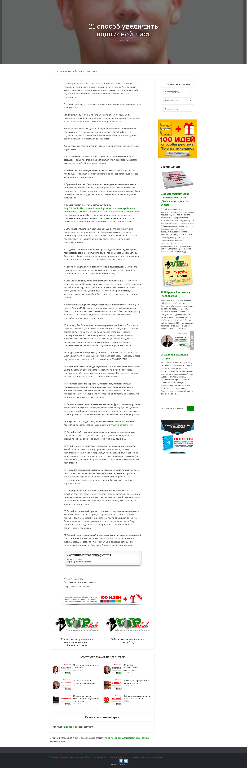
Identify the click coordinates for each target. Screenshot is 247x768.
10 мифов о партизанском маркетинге (131, 667)
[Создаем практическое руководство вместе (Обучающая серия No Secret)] (177, 179)
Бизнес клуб (70, 71)
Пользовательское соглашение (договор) (67, 757)
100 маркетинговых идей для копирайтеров (137, 697)
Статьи (81, 71)
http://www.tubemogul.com (119, 424)
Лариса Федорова (83, 562)
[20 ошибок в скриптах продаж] (177, 340)
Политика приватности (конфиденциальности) (105, 757)
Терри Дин (77, 559)
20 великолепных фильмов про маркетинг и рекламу (86, 698)
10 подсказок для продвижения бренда (84, 681)
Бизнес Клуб (132, 764)
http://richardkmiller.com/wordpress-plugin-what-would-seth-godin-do (98, 208)
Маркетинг (90, 71)
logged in (69, 726)
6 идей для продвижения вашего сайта (137, 681)
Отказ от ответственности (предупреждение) (144, 757)
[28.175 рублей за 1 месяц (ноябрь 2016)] (177, 271)
